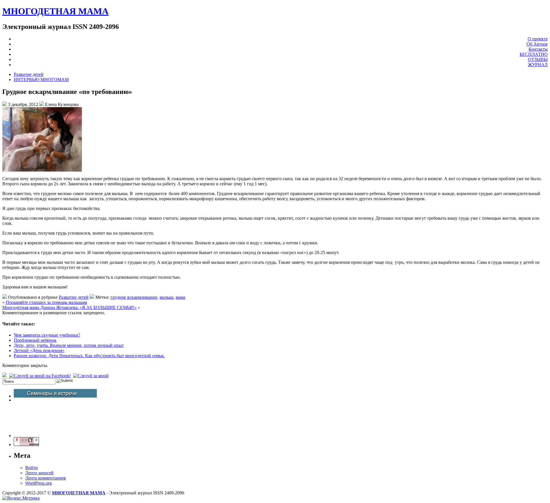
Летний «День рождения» (39, 350)
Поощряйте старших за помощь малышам (46, 302)
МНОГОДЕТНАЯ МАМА (55, 11)
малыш (166, 297)
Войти (31, 467)
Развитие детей (29, 74)
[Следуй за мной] (91, 375)
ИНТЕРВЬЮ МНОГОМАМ (41, 79)
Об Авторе (537, 44)
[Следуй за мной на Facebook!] (40, 375)
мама (180, 297)
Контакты (538, 49)
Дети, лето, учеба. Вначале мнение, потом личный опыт (69, 345)
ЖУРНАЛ (538, 64)
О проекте (538, 38)
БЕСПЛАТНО (534, 54)
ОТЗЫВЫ (538, 59)
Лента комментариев (45, 478)
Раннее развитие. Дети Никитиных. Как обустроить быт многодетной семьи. (89, 355)
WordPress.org (38, 483)
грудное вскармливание (134, 297)
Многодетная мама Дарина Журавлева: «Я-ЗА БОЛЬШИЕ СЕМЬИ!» (69, 307)
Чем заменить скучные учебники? (47, 335)
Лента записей (39, 472)
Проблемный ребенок (35, 340)
